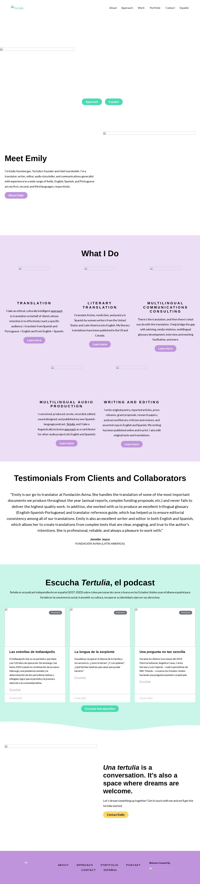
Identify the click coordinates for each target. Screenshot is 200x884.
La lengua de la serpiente (95, 652)
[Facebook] (26, 871)
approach (70, 429)
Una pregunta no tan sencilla (162, 652)
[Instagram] (33, 871)
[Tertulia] (17, 7)
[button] (6, 517)
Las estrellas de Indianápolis (32, 652)
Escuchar (15, 689)
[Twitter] (19, 871)
